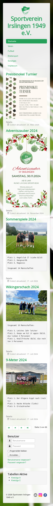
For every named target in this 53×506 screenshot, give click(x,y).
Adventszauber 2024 (21, 130)
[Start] (9, 428)
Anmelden (14, 455)
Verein (10, 46)
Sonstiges (12, 60)
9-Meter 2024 (16, 360)
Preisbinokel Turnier (21, 74)
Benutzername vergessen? (19, 459)
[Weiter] (22, 428)
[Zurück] (15, 428)
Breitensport (13, 55)
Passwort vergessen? (17, 462)
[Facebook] (45, 494)
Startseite (12, 41)
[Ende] (28, 428)
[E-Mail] (35, 494)
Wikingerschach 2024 (22, 287)
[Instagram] (40, 494)
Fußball (11, 51)
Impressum (12, 65)
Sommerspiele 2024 (21, 219)
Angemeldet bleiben (18, 450)
